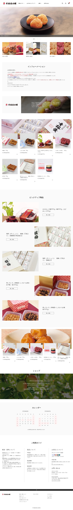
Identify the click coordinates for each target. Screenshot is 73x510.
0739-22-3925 (56, 479)
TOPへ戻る (36, 490)
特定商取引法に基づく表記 (23, 499)
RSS (34, 494)
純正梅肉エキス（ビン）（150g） (44, 176)
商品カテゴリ (21, 3)
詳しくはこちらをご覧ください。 (58, 464)
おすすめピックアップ (31, 3)
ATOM (37, 494)
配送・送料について (22, 494)
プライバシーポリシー (23, 501)
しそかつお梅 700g (24, 150)
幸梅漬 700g (5, 150)
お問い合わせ (46, 3)
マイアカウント (50, 494)
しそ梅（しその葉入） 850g (60, 150)
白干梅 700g (5, 176)
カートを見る (49, 496)
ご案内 (39, 3)
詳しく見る (48, 214)
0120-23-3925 (55, 471)
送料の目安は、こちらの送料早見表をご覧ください (11, 458)
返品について (21, 496)
